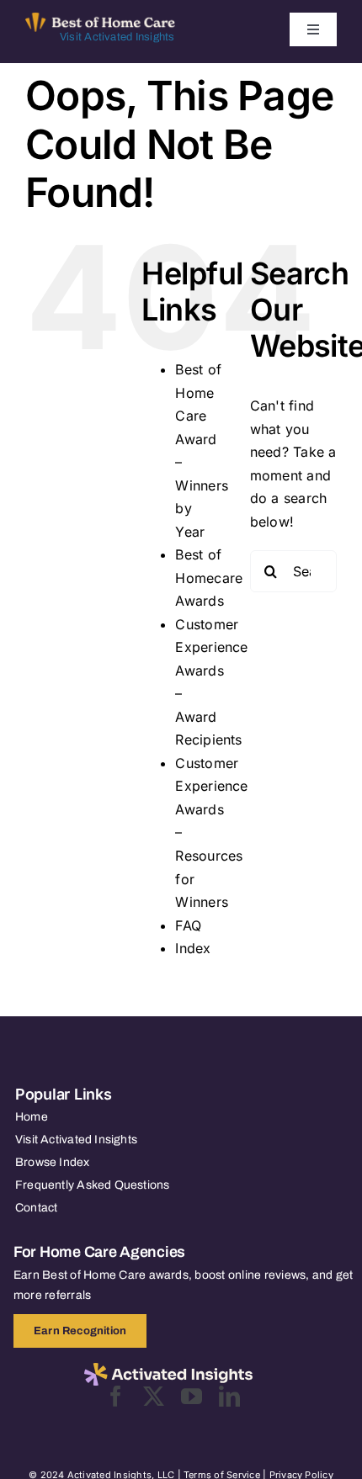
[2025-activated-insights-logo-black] (168, 1369)
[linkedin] (229, 1396)
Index (192, 948)
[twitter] (153, 1396)
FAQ (188, 925)
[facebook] (115, 1396)
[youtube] (191, 1396)
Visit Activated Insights (117, 37)
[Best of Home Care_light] (100, 19)
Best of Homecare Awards (208, 577)
